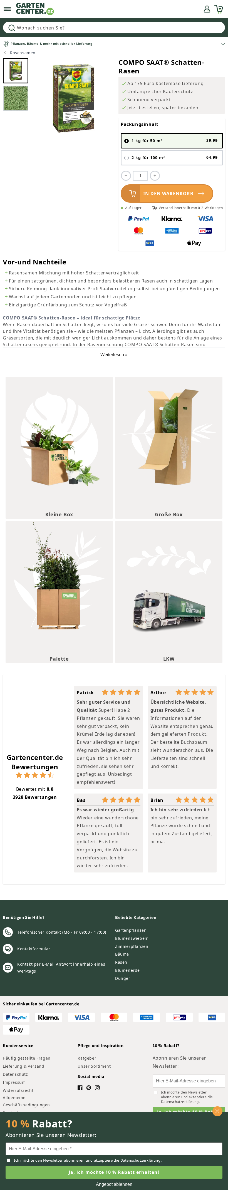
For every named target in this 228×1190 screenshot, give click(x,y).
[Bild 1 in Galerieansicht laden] (15, 70)
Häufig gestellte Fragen (27, 1058)
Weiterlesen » (114, 354)
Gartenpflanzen (131, 930)
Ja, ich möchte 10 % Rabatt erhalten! (114, 1172)
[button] (7, 9)
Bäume (122, 954)
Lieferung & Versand (23, 1066)
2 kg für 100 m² (175, 157)
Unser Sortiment (94, 1066)
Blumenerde (127, 970)
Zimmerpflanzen (131, 946)
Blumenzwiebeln (131, 938)
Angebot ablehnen (114, 1184)
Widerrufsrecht (18, 1090)
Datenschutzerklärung (180, 1101)
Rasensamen (23, 53)
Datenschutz (15, 1074)
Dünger (122, 978)
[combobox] (114, 27)
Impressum (14, 1082)
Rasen (121, 962)
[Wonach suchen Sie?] (12, 28)
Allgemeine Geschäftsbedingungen (26, 1101)
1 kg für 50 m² (175, 140)
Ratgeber (87, 1058)
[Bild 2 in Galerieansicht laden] (15, 98)
